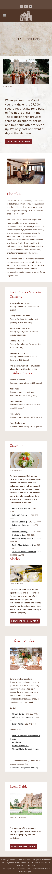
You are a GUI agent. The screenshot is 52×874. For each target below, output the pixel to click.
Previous (11, 164)
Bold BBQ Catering (20, 515)
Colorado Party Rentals (22, 717)
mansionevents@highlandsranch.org (24, 767)
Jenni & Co (16, 742)
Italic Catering (18, 535)
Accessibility (30, 865)
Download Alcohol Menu (24, 621)
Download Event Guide (23, 846)
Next (40, 164)
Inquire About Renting (19, 141)
